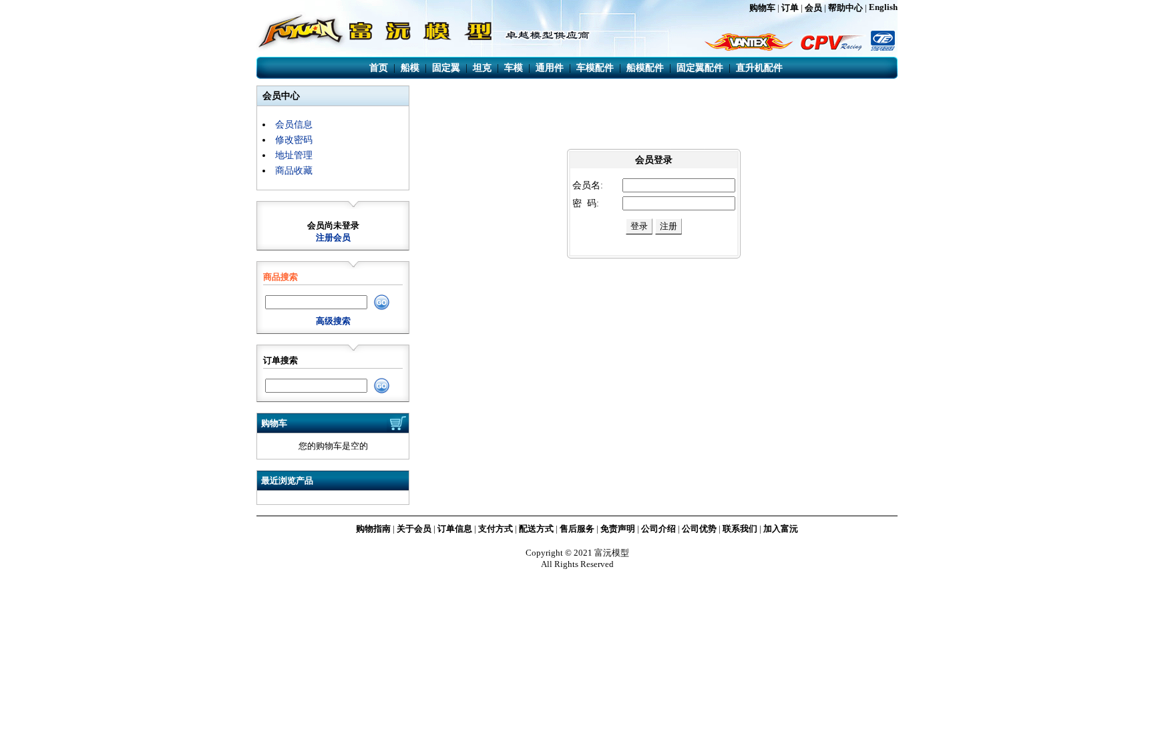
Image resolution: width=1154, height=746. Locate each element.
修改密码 (294, 140)
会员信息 (294, 125)
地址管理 (294, 155)
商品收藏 (294, 171)
